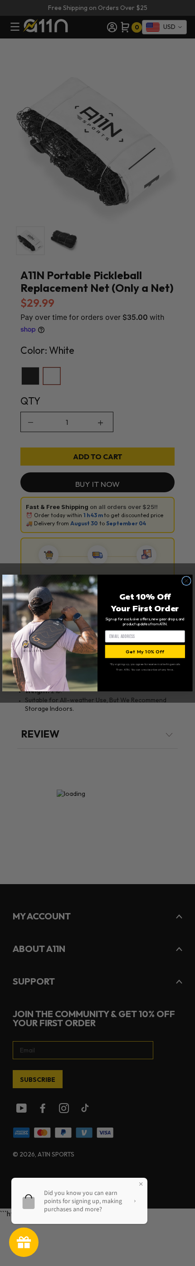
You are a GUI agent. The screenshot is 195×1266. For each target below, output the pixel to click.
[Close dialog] (186, 580)
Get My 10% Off (145, 651)
